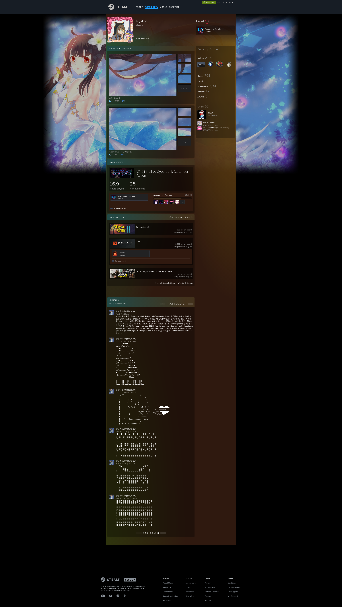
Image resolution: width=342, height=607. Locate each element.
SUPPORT (174, 7)
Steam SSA (167, 587)
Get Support (233, 592)
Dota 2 (139, 241)
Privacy (208, 583)
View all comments (117, 304)
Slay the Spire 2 (142, 227)
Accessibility (210, 587)
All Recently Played (167, 283)
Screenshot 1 (120, 261)
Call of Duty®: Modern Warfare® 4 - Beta (154, 271)
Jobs (188, 587)
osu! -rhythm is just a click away (216, 127)
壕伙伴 (210, 113)
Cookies (208, 596)
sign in (219, 2)
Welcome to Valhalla (126, 196)
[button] (215, 21)
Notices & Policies (212, 592)
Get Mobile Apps (234, 587)
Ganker (122, 253)
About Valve (191, 583)
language (228, 2)
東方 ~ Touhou (209, 123)
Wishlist (181, 283)
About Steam (168, 583)
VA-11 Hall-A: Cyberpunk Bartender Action (162, 173)
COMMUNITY (151, 7)
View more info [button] (142, 39)
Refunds (208, 600)
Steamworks (168, 592)
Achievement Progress (162, 195)
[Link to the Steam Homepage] (118, 9)
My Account (233, 596)
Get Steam (232, 583)
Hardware (190, 592)
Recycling (190, 596)
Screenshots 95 (120, 208)
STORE (139, 7)
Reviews (190, 283)
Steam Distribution (170, 596)
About (163, 7)
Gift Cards (167, 600)
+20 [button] (182, 202)
